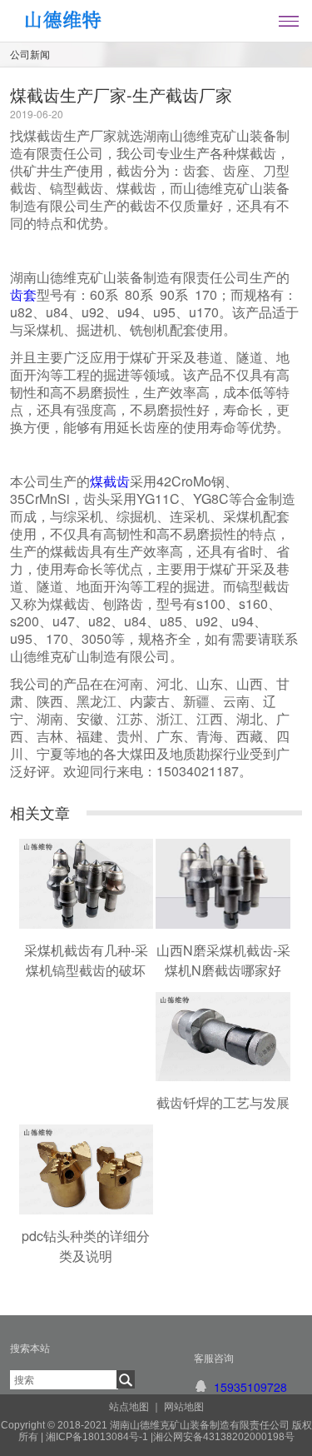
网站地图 (184, 1407)
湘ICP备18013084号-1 (95, 1437)
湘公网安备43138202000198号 (224, 1437)
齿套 (23, 294)
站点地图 (129, 1407)
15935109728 (250, 1387)
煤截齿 (110, 481)
